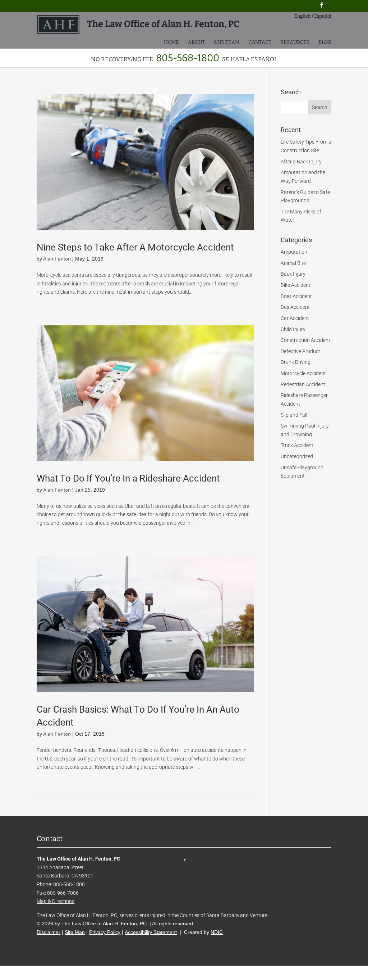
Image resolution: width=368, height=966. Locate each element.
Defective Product (300, 351)
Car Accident (295, 318)
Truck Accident (297, 445)
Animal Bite (293, 263)
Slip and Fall (294, 415)
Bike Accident (295, 285)
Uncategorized (297, 456)
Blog (324, 42)
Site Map (75, 932)
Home (171, 42)
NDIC (217, 932)
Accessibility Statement (151, 932)
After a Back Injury (301, 161)
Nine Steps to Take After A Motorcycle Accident (135, 247)
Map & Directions (55, 901)
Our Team (226, 42)
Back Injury (293, 274)
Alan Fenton (57, 259)
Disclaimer (48, 932)
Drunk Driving (295, 362)
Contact (259, 42)
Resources (294, 42)
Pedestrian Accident (303, 384)
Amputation (294, 252)
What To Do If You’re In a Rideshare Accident (128, 478)
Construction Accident (305, 340)
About (196, 42)
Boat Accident (296, 296)
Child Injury (293, 329)
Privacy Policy (104, 932)
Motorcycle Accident (303, 373)
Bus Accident (295, 307)
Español (322, 16)
